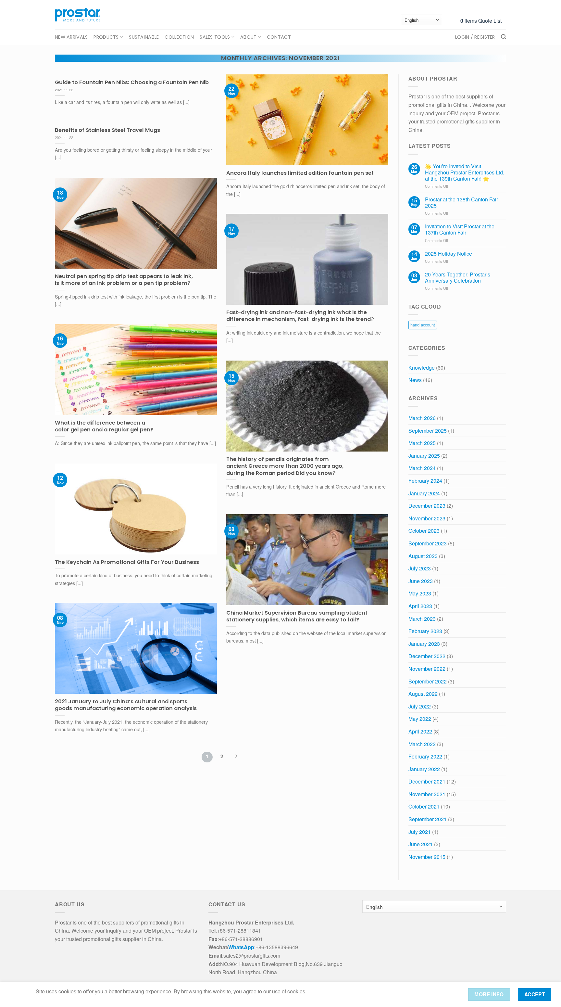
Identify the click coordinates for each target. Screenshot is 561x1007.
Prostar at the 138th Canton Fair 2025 (461, 202)
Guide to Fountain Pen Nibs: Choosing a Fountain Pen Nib (132, 82)
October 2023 (424, 530)
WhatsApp (241, 947)
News (415, 380)
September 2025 (427, 430)
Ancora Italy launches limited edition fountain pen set (300, 173)
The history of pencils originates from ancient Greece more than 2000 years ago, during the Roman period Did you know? (284, 466)
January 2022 (424, 769)
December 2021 (426, 781)
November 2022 (426, 668)
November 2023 (426, 518)
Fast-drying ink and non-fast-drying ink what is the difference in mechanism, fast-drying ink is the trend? (300, 316)
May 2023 (419, 593)
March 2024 (422, 468)
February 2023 (425, 631)
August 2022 (423, 693)
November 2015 (426, 856)
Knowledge (421, 367)
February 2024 (425, 480)
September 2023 (427, 543)
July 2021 (419, 831)
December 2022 (426, 656)
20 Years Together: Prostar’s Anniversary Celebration (457, 277)
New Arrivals (71, 37)
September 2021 (427, 819)
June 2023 (420, 581)
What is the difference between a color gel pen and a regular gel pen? (104, 426)
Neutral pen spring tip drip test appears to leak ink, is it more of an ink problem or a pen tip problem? (124, 280)
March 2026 (422, 418)
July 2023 (419, 568)
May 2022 (419, 718)
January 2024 (424, 493)
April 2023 (420, 606)
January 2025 (424, 455)
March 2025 (422, 443)
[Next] (236, 757)
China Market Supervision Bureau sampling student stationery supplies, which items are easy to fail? (297, 616)
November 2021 (426, 794)
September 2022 (427, 681)
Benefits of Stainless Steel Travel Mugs (107, 130)
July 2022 (419, 706)
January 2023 (424, 643)
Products (106, 37)
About (248, 37)
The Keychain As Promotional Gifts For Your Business (127, 562)
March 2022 (422, 744)
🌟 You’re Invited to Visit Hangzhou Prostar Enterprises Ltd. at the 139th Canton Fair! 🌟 (464, 172)
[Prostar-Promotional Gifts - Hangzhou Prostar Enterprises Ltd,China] (77, 14)
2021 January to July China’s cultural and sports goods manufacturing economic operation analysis (126, 705)
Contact (279, 37)
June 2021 (420, 844)
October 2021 (424, 806)
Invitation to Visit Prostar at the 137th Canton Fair (459, 229)
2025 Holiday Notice (448, 253)
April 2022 (420, 731)
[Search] (503, 37)
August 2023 (423, 556)
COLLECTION (179, 37)
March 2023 (422, 618)
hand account (422, 325)
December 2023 (426, 505)
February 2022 (425, 756)
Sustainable (144, 37)
